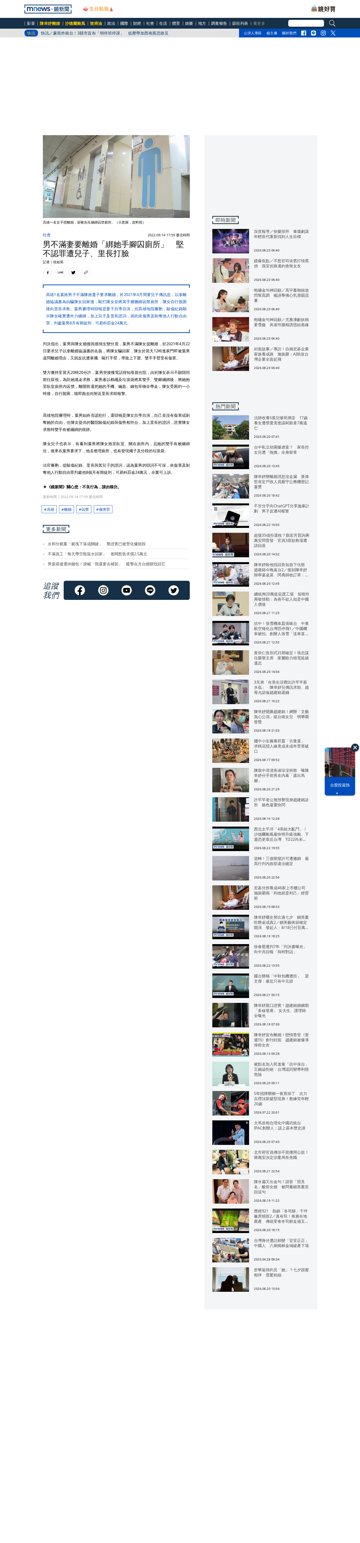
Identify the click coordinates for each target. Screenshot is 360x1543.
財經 (137, 23)
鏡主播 (272, 33)
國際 (124, 23)
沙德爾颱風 (75, 23)
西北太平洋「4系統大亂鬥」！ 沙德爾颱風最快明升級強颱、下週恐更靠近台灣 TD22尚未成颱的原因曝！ (138, 36)
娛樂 (189, 23)
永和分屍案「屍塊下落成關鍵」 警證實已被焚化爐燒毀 (97, 543)
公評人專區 (253, 33)
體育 (176, 23)
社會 (150, 23)
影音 (31, 23)
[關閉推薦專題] (355, 747)
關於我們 (289, 33)
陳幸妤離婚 (50, 23)
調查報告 (219, 23)
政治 (111, 23)
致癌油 (96, 23)
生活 (163, 23)
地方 (202, 23)
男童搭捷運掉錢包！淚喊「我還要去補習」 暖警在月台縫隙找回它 (106, 564)
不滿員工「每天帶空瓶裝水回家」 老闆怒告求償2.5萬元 (97, 554)
